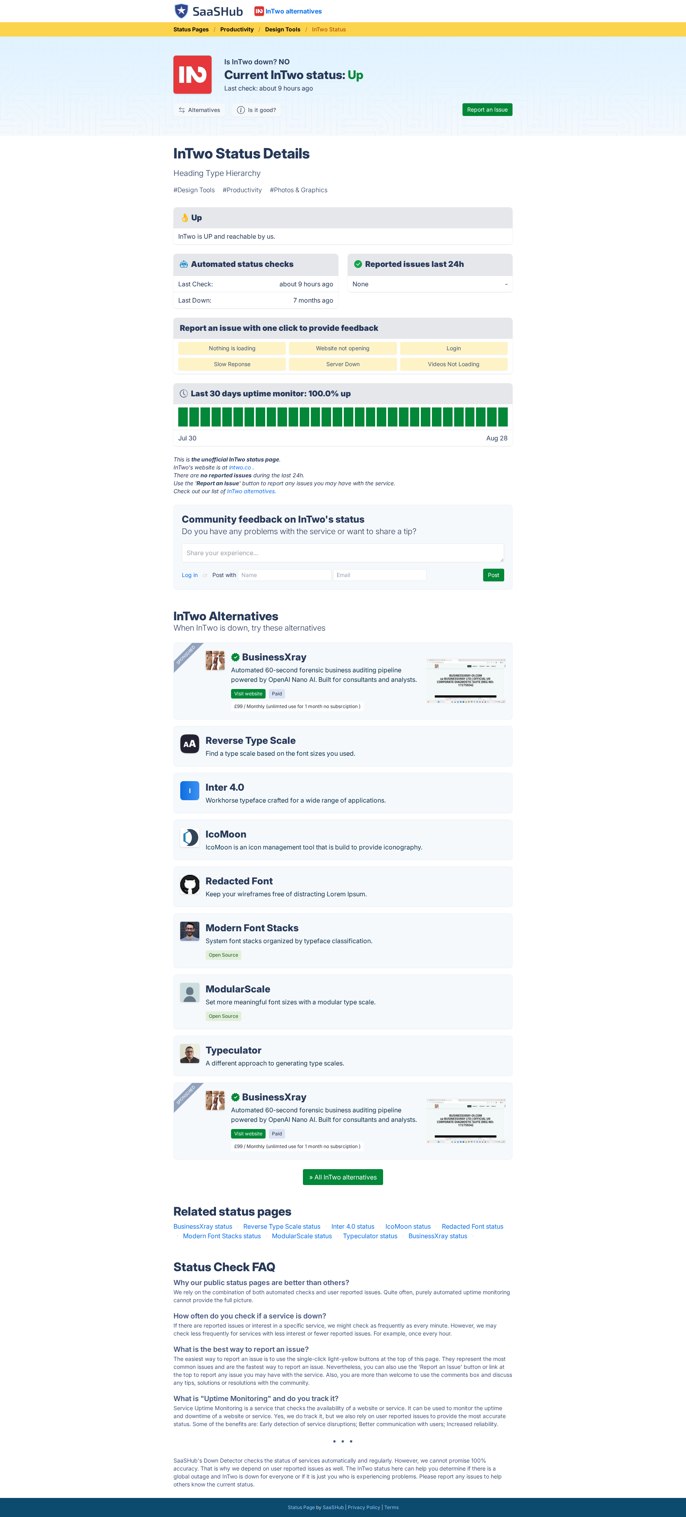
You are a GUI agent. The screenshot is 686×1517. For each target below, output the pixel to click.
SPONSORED (185, 655)
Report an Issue (487, 109)
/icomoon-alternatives (213, 825)
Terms (391, 1507)
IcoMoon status (408, 1226)
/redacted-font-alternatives (220, 872)
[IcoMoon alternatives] (189, 837)
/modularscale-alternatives (220, 980)
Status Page (301, 1507)
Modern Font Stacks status (222, 1236)
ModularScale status (302, 1236)
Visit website (248, 694)
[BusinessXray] (215, 660)
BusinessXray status (202, 1226)
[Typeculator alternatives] (189, 1053)
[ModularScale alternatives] (189, 992)
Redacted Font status (472, 1226)
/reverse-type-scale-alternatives (228, 731)
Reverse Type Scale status (281, 1226)
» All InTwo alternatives (343, 1177)
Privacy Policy (364, 1507)
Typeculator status (370, 1236)
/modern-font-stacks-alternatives (229, 919)
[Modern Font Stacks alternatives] (189, 931)
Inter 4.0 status (352, 1226)
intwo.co (240, 467)
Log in (190, 574)
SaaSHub (333, 1507)
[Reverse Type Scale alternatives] (189, 743)
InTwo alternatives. (251, 491)
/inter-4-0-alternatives (213, 778)
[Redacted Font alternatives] (189, 884)
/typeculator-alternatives (216, 1041)
